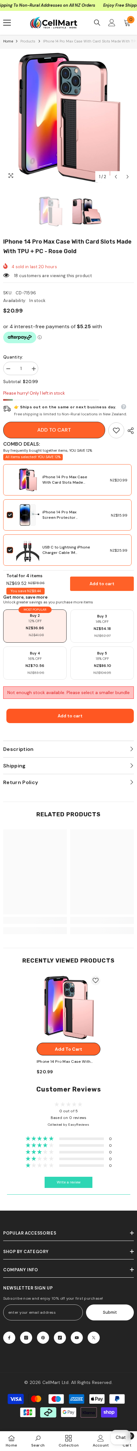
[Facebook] (9, 1338)
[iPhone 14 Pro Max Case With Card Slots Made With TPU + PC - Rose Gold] (68, 1007)
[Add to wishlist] (95, 980)
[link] (116, 430)
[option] (68, 117)
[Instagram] (26, 1338)
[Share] (129, 430)
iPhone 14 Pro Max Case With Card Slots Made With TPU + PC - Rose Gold (64, 485)
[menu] (7, 22)
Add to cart (54, 430)
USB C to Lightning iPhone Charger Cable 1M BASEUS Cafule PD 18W (66, 553)
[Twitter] (94, 1338)
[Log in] (111, 22)
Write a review (69, 1182)
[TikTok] (60, 1338)
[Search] (97, 22)
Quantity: (13, 357)
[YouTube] (77, 1338)
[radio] (35, 626)
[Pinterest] (43, 1338)
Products (28, 41)
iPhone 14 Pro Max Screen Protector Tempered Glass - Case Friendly (65, 520)
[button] (115, 176)
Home (8, 41)
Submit (110, 1312)
